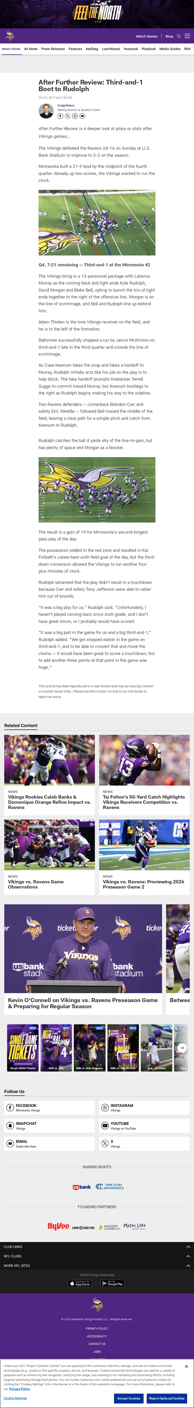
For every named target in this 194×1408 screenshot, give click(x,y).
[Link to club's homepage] (9, 34)
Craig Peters (65, 105)
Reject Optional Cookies (167, 1398)
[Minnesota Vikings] (97, 1305)
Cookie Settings (15, 1398)
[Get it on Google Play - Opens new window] (112, 1286)
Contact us (97, 1343)
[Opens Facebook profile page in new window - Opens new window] (60, 116)
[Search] (179, 36)
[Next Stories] (182, 1048)
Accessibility (97, 1336)
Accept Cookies (128, 1398)
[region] (97, 1383)
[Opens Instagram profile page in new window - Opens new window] (75, 116)
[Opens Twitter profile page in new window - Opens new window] (68, 116)
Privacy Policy (97, 1328)
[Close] (186, 1366)
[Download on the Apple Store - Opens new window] (80, 1284)
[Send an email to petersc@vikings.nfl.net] (82, 116)
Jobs (97, 1351)
